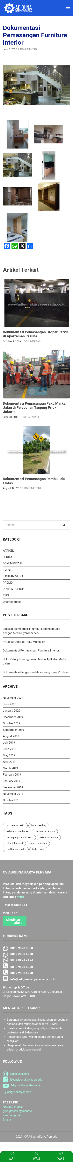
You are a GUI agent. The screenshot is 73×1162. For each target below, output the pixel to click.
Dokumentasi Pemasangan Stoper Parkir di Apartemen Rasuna (35, 334)
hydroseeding (38, 825)
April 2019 (9, 762)
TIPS (6, 595)
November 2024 (13, 698)
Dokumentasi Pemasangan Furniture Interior (31, 650)
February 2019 (12, 774)
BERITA (7, 557)
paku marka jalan (49, 837)
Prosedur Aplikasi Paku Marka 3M (24, 642)
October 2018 (11, 800)
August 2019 (11, 736)
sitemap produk (13, 1115)
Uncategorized (12, 602)
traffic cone (38, 849)
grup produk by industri (17, 1111)
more (20, 896)
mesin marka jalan (45, 831)
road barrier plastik (16, 849)
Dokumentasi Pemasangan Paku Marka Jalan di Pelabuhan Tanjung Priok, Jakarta (34, 407)
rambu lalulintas (38, 843)
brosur (7, 1119)
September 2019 (13, 730)
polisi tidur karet (14, 843)
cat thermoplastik (15, 825)
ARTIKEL (8, 550)
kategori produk (13, 1106)
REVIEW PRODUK (14, 589)
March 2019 (10, 768)
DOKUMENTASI (28, 49)
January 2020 (11, 710)
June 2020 (9, 704)
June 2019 (9, 749)
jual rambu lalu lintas (17, 831)
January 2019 (11, 781)
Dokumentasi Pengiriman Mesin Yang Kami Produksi (36, 672)
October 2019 (11, 723)
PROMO (8, 582)
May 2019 (9, 755)
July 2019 (9, 742)
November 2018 (13, 794)
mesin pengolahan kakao (19, 837)
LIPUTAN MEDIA (13, 576)
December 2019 (13, 717)
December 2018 (13, 787)
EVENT (7, 570)
